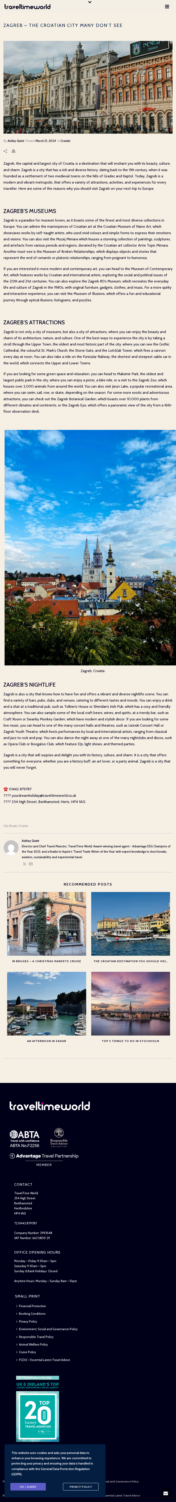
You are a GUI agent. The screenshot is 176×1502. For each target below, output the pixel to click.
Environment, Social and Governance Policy (48, 1329)
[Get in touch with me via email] (31, 864)
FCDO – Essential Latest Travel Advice (44, 1360)
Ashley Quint (16, 141)
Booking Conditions (32, 1313)
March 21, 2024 (45, 141)
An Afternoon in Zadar (46, 1041)
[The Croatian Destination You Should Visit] (130, 924)
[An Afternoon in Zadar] (46, 1004)
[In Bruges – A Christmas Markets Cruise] (46, 924)
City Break (10, 825)
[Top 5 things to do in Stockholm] (130, 1004)
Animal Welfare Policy (33, 1344)
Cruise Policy (27, 1352)
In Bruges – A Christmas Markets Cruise (46, 961)
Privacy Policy (28, 1321)
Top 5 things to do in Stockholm (130, 1041)
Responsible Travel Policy (36, 1337)
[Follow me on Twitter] (24, 864)
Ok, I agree (28, 1486)
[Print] (16, 150)
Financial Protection (32, 1306)
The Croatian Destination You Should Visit (131, 961)
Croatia (65, 141)
